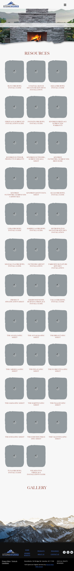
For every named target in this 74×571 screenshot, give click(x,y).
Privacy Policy (6, 561)
